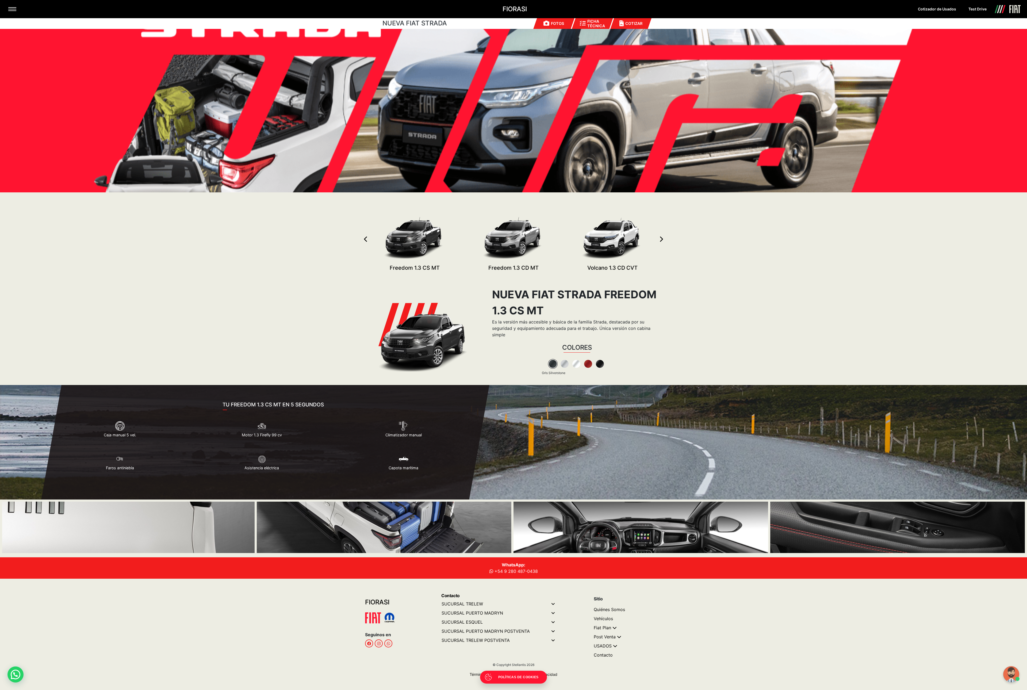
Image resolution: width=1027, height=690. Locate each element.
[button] (15, 674)
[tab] (553, 364)
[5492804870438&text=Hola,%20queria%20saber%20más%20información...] (388, 643)
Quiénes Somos (609, 609)
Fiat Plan (602, 627)
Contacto (603, 655)
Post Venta (605, 636)
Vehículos (603, 618)
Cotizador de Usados (937, 9)
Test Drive (977, 9)
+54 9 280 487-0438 (515, 571)
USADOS (603, 646)
